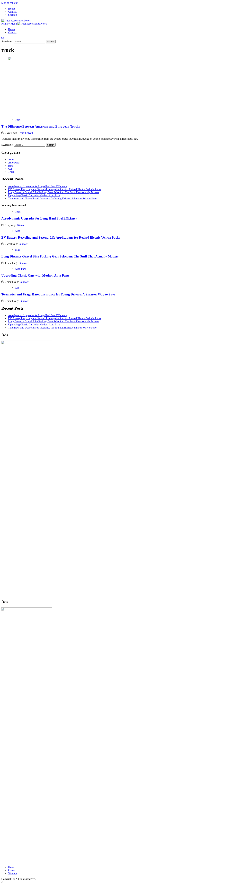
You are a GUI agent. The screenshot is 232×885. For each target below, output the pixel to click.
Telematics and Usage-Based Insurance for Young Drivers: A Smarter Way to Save (52, 198)
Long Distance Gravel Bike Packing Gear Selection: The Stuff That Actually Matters (53, 192)
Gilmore (21, 225)
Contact (12, 11)
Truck (18, 119)
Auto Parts (14, 162)
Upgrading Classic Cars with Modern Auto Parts (34, 195)
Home (11, 8)
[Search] (2, 38)
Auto (11, 159)
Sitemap (12, 14)
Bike (10, 165)
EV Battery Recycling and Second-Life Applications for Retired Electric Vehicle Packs (54, 189)
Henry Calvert (25, 132)
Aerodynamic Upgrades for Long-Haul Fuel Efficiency (37, 186)
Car (10, 168)
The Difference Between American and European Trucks (40, 126)
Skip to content (9, 2)
